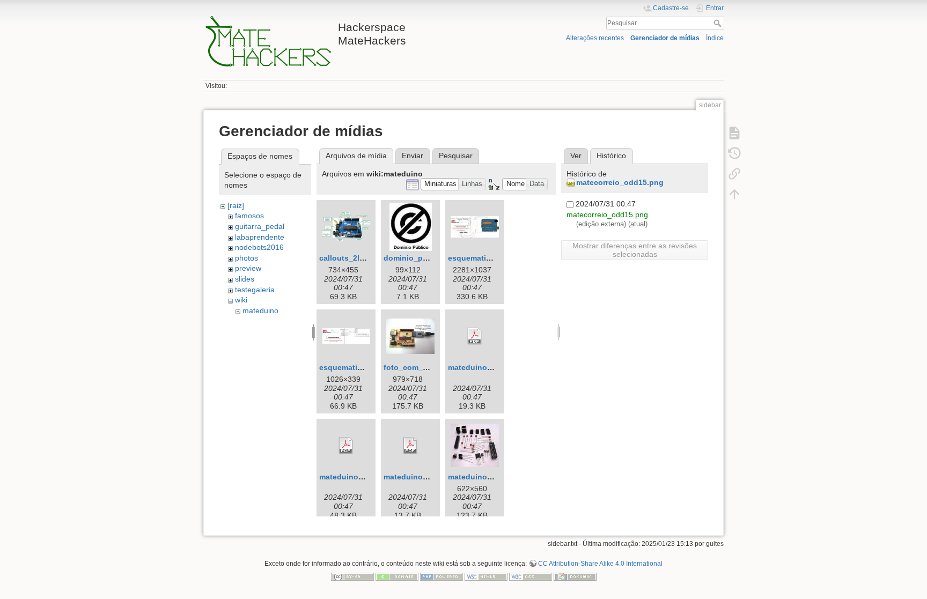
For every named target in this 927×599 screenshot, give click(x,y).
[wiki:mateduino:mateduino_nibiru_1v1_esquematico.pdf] (410, 445)
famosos (249, 215)
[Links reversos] (734, 174)
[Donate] (397, 576)
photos (246, 258)
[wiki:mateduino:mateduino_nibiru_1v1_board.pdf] (475, 336)
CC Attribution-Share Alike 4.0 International (600, 563)
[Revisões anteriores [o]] (734, 153)
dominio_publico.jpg (422, 258)
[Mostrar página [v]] (734, 133)
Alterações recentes (595, 38)
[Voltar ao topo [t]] (734, 194)
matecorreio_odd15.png (620, 182)
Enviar (412, 155)
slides (244, 279)
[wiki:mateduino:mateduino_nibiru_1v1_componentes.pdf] (346, 445)
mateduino (260, 310)
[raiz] (235, 205)
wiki (241, 299)
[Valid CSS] (530, 576)
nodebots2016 (259, 247)
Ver (576, 155)
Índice (715, 38)
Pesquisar (718, 23)
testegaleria (255, 289)
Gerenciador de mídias (665, 38)
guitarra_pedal (259, 226)
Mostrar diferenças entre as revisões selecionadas (634, 249)
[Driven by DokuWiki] (575, 576)
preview (248, 268)
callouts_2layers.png (357, 258)
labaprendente (259, 237)
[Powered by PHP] (441, 576)
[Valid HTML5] (486, 576)
